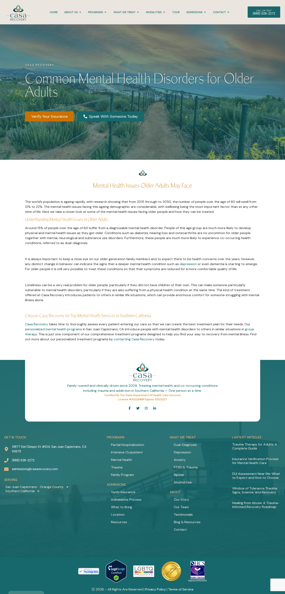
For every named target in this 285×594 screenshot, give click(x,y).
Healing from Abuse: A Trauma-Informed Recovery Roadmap (255, 505)
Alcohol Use (183, 482)
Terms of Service (180, 589)
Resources (119, 522)
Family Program (122, 475)
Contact (180, 529)
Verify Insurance (123, 492)
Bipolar (179, 475)
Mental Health (121, 460)
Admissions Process (126, 499)
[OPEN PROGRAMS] (105, 12)
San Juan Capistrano (21, 487)
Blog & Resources (187, 522)
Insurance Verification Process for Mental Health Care (255, 461)
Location (118, 514)
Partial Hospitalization (127, 445)
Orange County (52, 487)
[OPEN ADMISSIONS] (205, 12)
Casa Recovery (36, 324)
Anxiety (179, 460)
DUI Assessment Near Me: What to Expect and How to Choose (256, 476)
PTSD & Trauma (186, 467)
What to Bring (121, 507)
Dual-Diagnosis (185, 445)
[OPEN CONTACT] (228, 12)
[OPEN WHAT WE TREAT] (138, 12)
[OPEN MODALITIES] (164, 12)
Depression (182, 452)
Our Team (181, 507)
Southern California (20, 491)
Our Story (181, 499)
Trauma (116, 467)
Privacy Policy (155, 589)
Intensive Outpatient (127, 452)
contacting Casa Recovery (134, 339)
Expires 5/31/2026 (197, 580)
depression (188, 264)
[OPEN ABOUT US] (80, 12)
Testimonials (183, 514)
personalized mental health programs (53, 329)
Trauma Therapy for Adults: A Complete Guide (254, 446)
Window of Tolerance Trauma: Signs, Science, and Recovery (254, 490)
